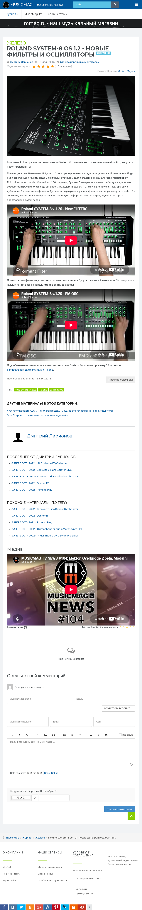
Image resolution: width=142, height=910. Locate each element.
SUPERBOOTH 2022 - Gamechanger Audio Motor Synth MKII (46, 529)
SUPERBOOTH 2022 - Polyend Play (31, 490)
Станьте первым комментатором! (80, 62)
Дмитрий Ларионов (21, 62)
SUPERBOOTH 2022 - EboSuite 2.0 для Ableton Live (41, 470)
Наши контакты (11, 873)
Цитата (91, 735)
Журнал (11, 14)
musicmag (12, 837)
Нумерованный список (72, 735)
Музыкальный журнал (50, 867)
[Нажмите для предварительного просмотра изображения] (71, 116)
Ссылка (38, 735)
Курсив (19, 735)
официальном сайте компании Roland (30, 370)
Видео (53, 735)
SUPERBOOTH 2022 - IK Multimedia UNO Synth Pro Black (44, 535)
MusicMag (8, 867)
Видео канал (45, 873)
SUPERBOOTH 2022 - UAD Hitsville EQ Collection (39, 463)
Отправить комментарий (120, 809)
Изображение (46, 735)
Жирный (11, 735)
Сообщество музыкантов (52, 880)
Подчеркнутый (27, 735)
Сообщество (56, 14)
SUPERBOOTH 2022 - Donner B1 (30, 483)
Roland (43, 389)
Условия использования (87, 870)
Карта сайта (9, 880)
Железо (16, 43)
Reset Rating (51, 773)
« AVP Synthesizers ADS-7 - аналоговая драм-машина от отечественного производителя (60, 411)
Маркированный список (64, 735)
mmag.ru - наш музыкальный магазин (71, 23)
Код (99, 735)
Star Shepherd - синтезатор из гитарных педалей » (37, 415)
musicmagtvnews (25, 389)
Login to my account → (118, 708)
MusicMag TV (33, 14)
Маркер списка (80, 735)
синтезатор (56, 389)
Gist (106, 735)
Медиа (131, 71)
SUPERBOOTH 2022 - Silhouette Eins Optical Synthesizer (44, 476)
